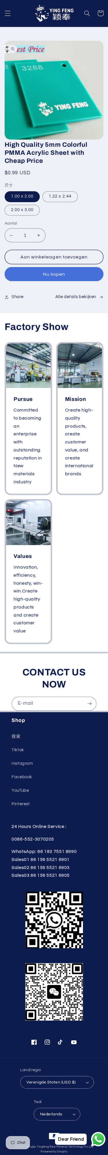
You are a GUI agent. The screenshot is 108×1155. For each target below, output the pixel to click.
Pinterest (21, 804)
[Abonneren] (89, 704)
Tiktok (18, 750)
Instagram (22, 763)
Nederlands (51, 1114)
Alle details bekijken (75, 297)
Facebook (22, 777)
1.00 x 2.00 (22, 196)
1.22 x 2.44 (60, 196)
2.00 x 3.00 (22, 210)
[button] (7, 13)
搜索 (16, 736)
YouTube (20, 790)
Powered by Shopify (54, 1151)
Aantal (11, 223)
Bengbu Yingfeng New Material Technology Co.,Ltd (60, 1147)
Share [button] (18, 297)
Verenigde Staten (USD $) (50, 1082)
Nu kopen (54, 274)
